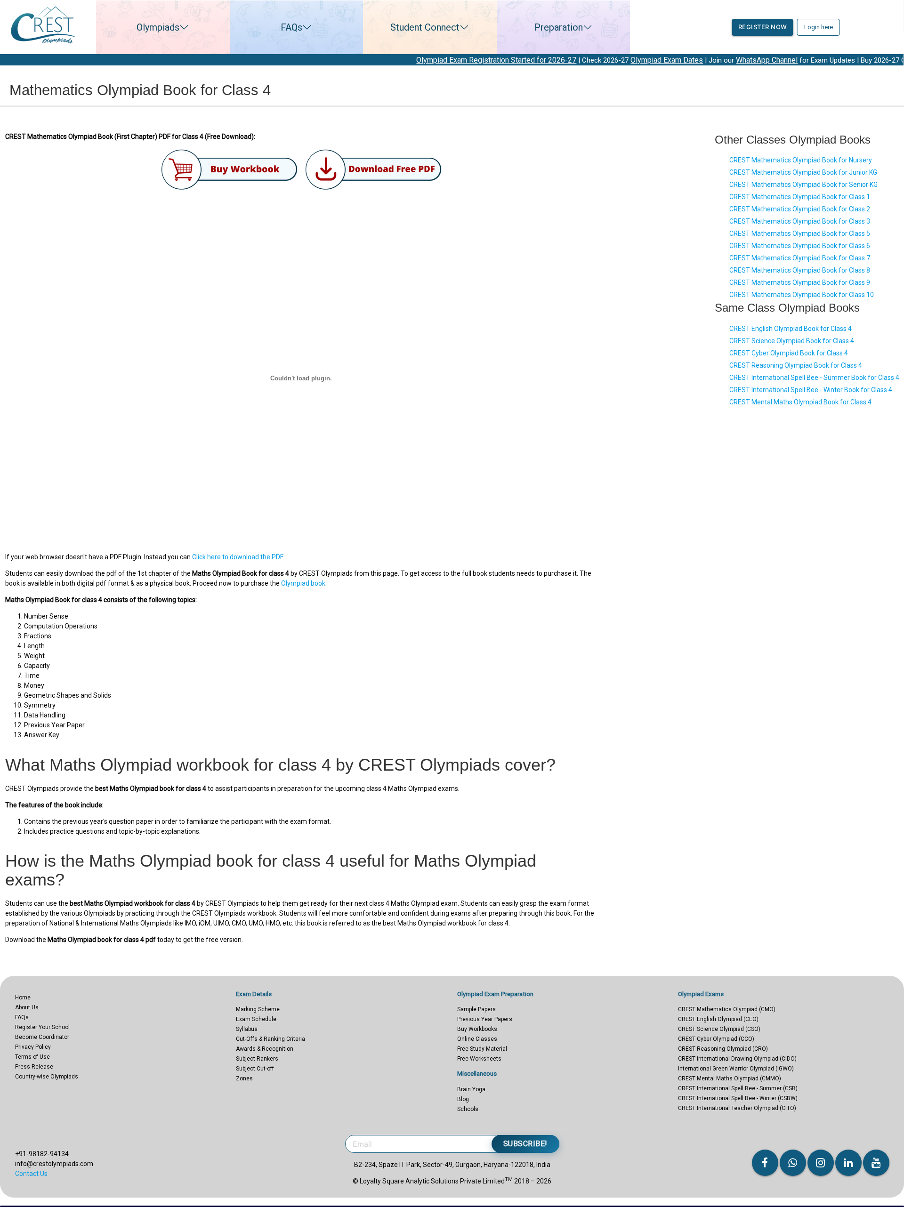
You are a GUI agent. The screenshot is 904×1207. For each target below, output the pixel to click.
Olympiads (158, 27)
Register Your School (42, 1027)
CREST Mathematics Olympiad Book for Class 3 (799, 221)
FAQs (291, 27)
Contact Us (31, 1173)
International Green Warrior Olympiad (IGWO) (736, 1068)
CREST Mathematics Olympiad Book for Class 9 (799, 282)
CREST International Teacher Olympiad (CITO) (737, 1108)
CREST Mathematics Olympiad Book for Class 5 (799, 233)
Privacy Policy (33, 1047)
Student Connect (425, 27)
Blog (463, 1099)
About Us (27, 1007)
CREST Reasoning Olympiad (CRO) (723, 1049)
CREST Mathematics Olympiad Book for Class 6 (799, 245)
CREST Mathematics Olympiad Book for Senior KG (803, 184)
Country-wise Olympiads (46, 1076)
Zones (244, 1078)
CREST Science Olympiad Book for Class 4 (791, 341)
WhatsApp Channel (710, 60)
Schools (467, 1109)
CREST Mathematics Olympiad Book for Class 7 (799, 258)
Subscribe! (525, 1143)
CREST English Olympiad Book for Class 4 (790, 328)
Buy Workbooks (477, 1029)
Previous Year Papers (484, 1019)
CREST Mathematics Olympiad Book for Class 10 (801, 294)
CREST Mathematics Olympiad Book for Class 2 (799, 209)
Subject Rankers (257, 1058)
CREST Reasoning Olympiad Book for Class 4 (795, 365)
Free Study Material (482, 1049)
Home (23, 997)
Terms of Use (32, 1057)
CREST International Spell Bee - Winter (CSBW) (738, 1098)
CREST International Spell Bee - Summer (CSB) (738, 1088)
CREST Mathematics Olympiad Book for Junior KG (803, 172)
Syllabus (247, 1029)
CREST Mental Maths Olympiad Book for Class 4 (800, 402)
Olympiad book (303, 583)
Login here (818, 27)
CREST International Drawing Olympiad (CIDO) (737, 1058)
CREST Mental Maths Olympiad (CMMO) (729, 1078)
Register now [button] (762, 27)
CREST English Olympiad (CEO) (718, 1019)
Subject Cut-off (255, 1068)
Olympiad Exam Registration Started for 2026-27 (439, 60)
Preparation (558, 27)
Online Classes (477, 1039)
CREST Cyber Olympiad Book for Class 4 (788, 353)
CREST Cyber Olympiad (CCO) (716, 1039)
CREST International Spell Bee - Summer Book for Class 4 (814, 377)
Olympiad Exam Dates (609, 60)
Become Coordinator (42, 1037)
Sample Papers (476, 1009)
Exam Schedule (256, 1019)
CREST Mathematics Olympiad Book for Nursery (800, 160)
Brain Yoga (471, 1089)
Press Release (34, 1066)
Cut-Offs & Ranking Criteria (270, 1039)
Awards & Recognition (264, 1049)
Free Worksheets (479, 1058)
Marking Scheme (258, 1009)
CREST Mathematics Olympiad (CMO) (726, 1009)
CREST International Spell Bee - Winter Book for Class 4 (810, 390)
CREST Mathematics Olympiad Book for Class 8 (799, 270)
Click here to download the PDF (237, 557)
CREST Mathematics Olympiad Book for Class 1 (799, 197)
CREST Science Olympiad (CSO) (719, 1029)
